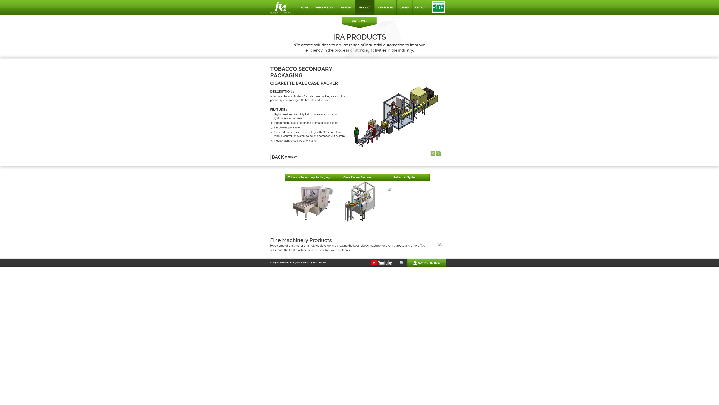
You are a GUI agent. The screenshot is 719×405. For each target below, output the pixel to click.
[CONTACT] (420, 1)
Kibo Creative (319, 262)
